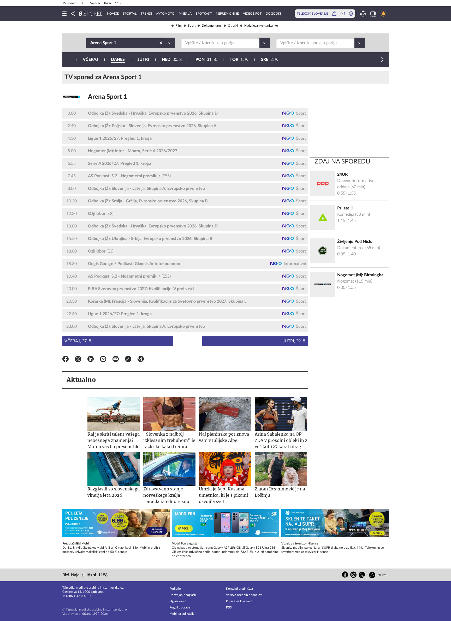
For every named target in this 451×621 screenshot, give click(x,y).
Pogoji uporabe (179, 607)
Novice (113, 13)
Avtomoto (165, 13)
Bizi (83, 3)
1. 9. (239, 59)
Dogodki (273, 13)
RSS (229, 607)
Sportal (130, 13)
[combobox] (90, 43)
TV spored (69, 3)
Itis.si (107, 3)
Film (179, 25)
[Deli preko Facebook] (65, 360)
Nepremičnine (227, 13)
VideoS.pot (252, 13)
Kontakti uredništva (239, 588)
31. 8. (206, 59)
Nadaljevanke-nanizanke (261, 25)
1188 (118, 3)
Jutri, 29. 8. (294, 341)
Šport (191, 25)
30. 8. (172, 59)
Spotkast (204, 13)
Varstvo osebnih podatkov (244, 594)
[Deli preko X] (78, 360)
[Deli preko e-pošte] (115, 360)
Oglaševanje (177, 601)
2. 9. (269, 59)
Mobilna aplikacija (181, 613)
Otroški (233, 25)
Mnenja (185, 13)
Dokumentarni (212, 25)
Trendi (146, 13)
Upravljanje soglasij (182, 594)
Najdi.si (95, 3)
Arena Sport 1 (107, 97)
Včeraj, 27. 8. (78, 341)
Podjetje (175, 588)
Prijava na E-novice (239, 601)
